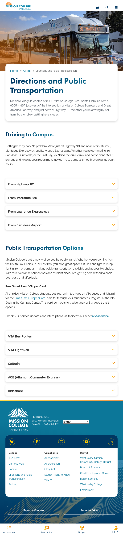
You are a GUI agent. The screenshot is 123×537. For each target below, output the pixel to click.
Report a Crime (89, 510)
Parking (13, 484)
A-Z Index (14, 458)
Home (14, 70)
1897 (57, 423)
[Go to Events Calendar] (99, 7)
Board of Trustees (90, 467)
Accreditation (52, 463)
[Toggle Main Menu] (116, 7)
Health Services (89, 478)
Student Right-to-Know (57, 474)
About (27, 70)
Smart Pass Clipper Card (30, 298)
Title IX (48, 480)
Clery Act (49, 469)
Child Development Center (95, 473)
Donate (13, 469)
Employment (87, 490)
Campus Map (16, 463)
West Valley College (91, 484)
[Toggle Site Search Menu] (109, 7)
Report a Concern (33, 510)
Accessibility (51, 458)
